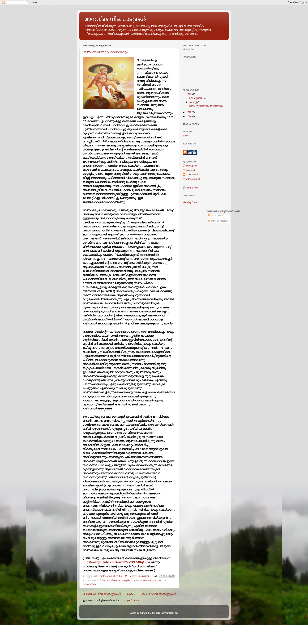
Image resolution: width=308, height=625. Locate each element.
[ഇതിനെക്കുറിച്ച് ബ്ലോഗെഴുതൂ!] (163, 576)
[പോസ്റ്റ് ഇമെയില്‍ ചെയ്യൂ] (155, 576)
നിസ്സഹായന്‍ (193, 179)
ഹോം (131, 593)
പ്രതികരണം (114, 580)
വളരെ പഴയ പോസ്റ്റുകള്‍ (158, 593)
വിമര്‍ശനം (148, 580)
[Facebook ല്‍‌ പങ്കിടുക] (169, 576)
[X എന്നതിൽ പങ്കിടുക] (166, 576)
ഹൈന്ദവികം (89, 584)
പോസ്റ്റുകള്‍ (216, 215)
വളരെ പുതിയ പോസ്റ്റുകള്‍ (102, 593)
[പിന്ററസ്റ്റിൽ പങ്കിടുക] (173, 576)
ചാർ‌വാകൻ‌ (192, 174)
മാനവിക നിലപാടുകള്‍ (115, 19)
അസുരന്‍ (191, 166)
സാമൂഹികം (161, 580)
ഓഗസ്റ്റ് (193, 102)
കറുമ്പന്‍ (190, 170)
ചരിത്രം (101, 580)
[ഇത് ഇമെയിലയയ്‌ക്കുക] (160, 576)
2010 (189, 116)
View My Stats (190, 202)
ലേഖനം (138, 580)
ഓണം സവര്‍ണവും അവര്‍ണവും (105, 52)
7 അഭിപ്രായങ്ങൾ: (140, 576)
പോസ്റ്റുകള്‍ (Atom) (130, 600)
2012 (189, 94)
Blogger (156, 613)
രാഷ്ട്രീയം (127, 580)
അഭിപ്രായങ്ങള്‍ (219, 221)
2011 (189, 112)
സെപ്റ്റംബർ (196, 98)
